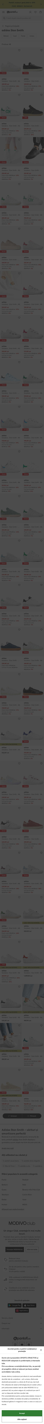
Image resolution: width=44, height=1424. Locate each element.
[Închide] (41, 1350)
